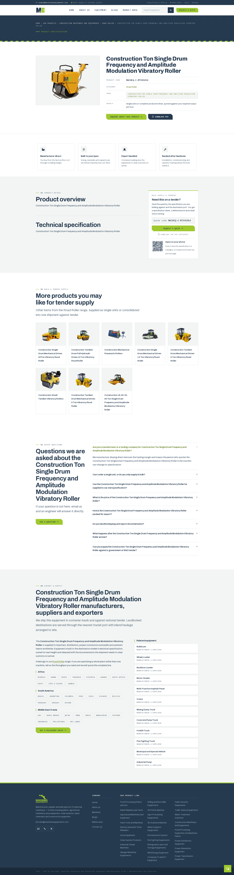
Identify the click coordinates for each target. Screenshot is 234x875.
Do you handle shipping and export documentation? (118, 524)
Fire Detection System (157, 835)
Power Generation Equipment (183, 850)
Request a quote (187, 10)
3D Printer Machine (155, 810)
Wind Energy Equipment (157, 853)
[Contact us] (44, 828)
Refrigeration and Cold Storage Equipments (157, 846)
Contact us (97, 827)
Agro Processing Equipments (155, 816)
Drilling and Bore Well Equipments (156, 803)
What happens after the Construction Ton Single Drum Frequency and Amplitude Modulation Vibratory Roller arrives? (143, 535)
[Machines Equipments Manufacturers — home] (42, 800)
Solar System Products (130, 840)
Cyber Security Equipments (181, 803)
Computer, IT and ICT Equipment (156, 858)
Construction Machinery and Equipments (79, 23)
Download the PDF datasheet (174, 234)
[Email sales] (38, 828)
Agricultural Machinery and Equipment (132, 816)
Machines (96, 812)
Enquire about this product (124, 117)
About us (84, 10)
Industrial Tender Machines (127, 846)
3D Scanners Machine (157, 823)
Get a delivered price (51, 730)
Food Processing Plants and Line (131, 803)
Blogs (114, 10)
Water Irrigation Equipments (154, 828)
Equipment (101, 10)
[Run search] (171, 10)
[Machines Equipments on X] (51, 828)
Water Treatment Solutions (182, 816)
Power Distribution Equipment (183, 842)
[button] (227, 868)
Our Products (49, 23)
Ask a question (47, 522)
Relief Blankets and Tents (131, 810)
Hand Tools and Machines (131, 823)
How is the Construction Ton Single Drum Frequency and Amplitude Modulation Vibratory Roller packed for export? (139, 512)
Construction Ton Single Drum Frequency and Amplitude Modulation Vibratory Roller (161, 95)
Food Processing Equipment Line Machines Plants (186, 833)
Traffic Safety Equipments (186, 810)
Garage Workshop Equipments (128, 853)
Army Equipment (127, 835)
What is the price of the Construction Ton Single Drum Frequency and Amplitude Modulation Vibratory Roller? (143, 499)
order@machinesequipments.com (53, 2)
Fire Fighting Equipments (158, 840)
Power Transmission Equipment (184, 857)
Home (71, 10)
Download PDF (162, 117)
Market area (130, 10)
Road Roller (108, 23)
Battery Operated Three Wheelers (131, 828)
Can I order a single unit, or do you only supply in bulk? (119, 474)
